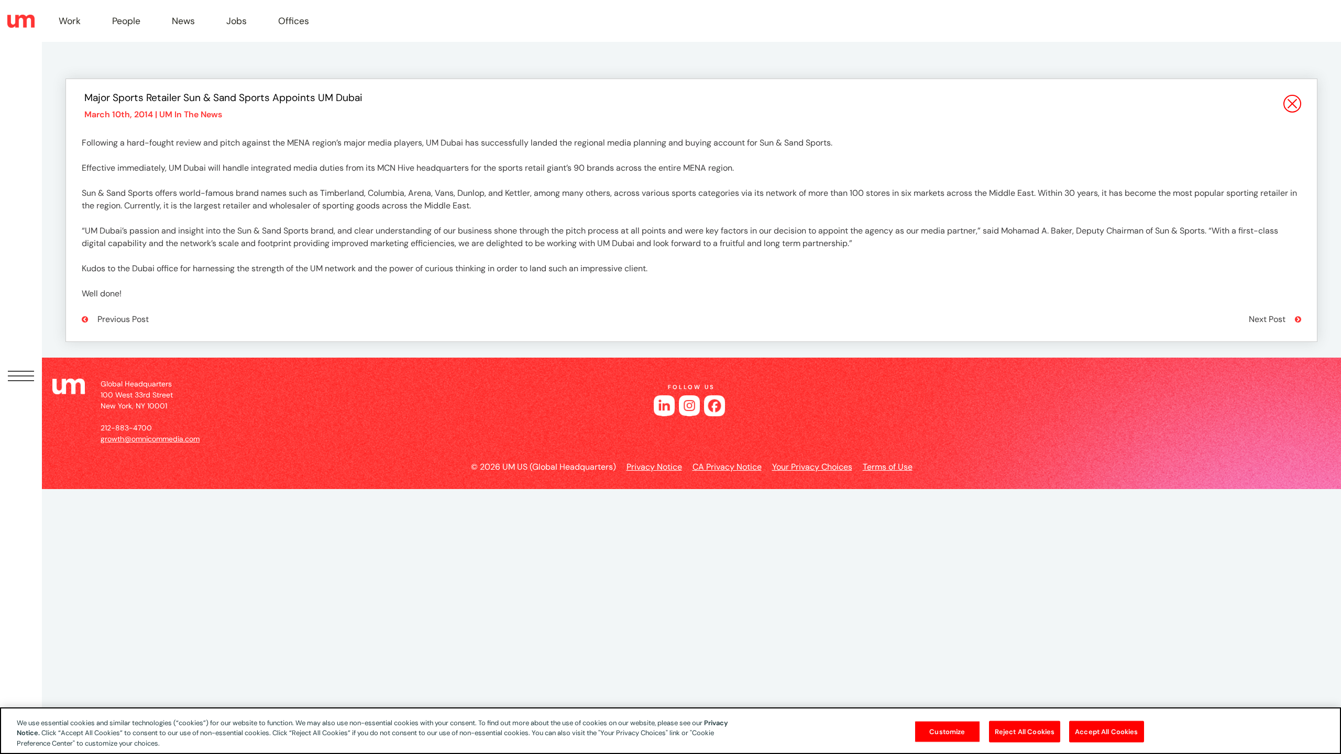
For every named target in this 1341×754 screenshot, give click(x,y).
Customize (947, 731)
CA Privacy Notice (727, 466)
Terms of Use (888, 466)
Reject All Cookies (1024, 731)
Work (70, 21)
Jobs (236, 21)
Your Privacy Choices (812, 466)
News (183, 21)
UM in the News (190, 114)
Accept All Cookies (1106, 731)
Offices (293, 21)
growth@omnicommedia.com (150, 438)
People (126, 21)
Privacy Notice (654, 466)
